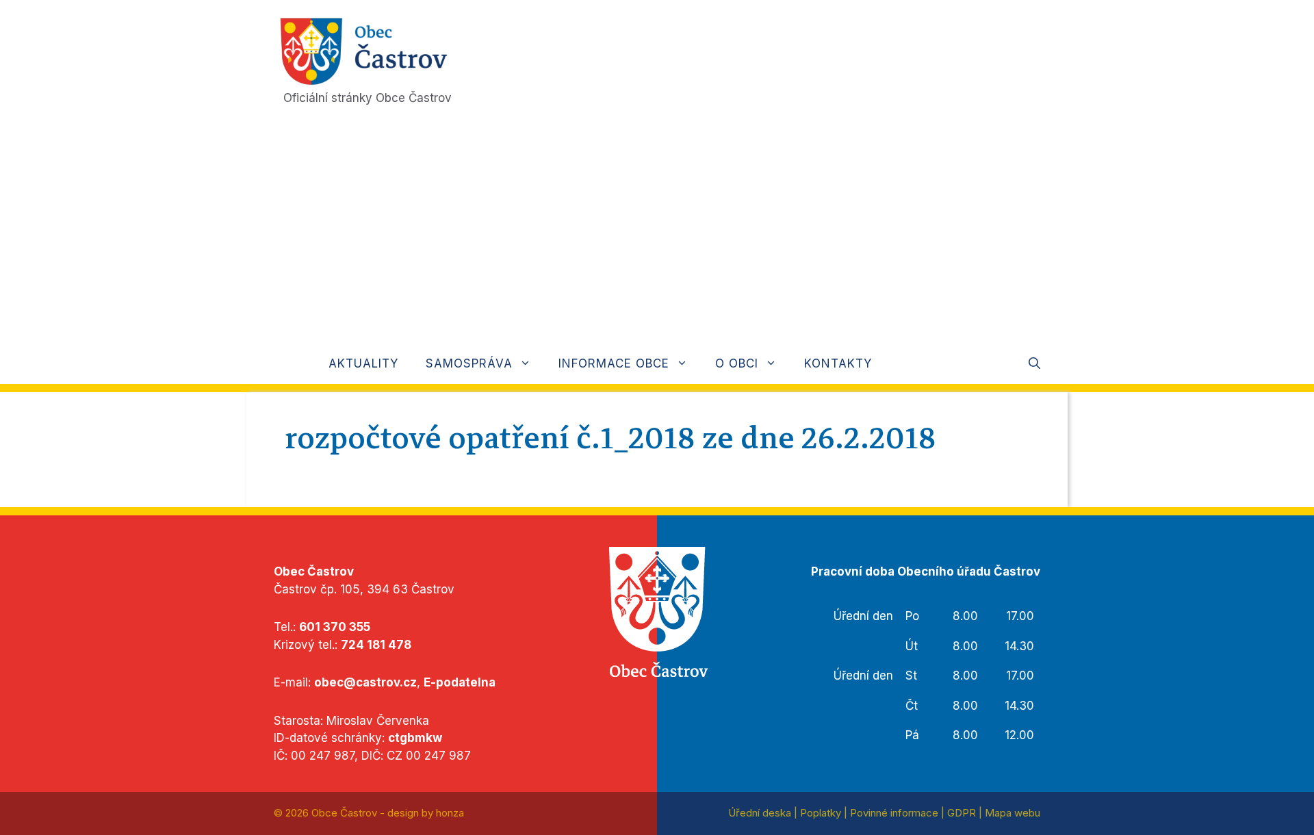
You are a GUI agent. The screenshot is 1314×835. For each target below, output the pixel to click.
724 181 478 (376, 645)
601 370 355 (334, 627)
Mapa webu (1012, 812)
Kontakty (838, 363)
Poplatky (820, 812)
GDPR (961, 812)
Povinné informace (894, 812)
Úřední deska (759, 812)
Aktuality (363, 363)
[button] (1034, 363)
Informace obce (613, 363)
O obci (736, 363)
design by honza (425, 812)
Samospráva (469, 363)
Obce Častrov (344, 812)
